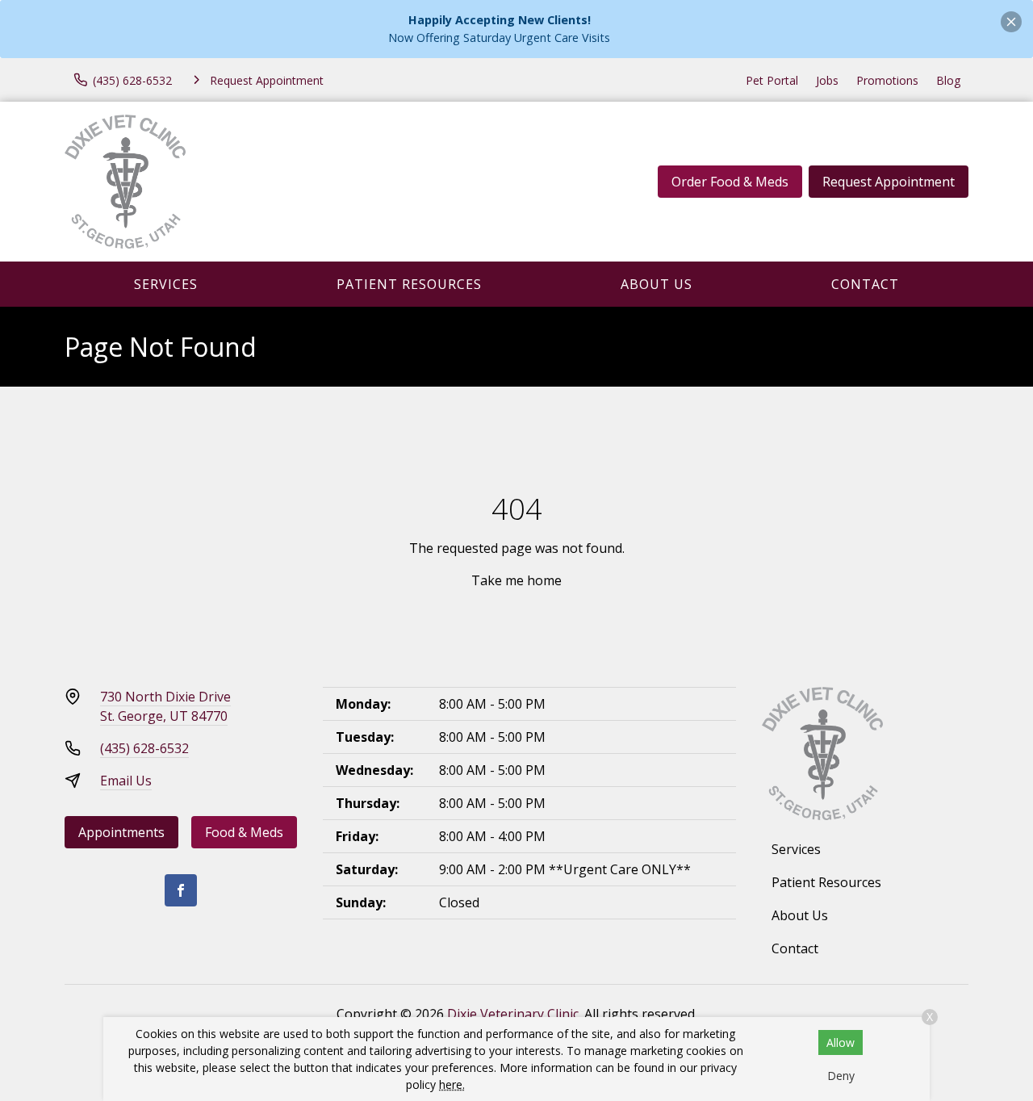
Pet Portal (772, 80)
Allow (840, 1042)
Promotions (887, 80)
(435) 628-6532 (144, 748)
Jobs (827, 80)
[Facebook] (181, 890)
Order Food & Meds (729, 181)
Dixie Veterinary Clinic (513, 1014)
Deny (841, 1075)
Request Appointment (888, 181)
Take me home (516, 580)
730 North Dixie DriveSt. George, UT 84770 (165, 706)
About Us (656, 284)
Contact (865, 284)
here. (452, 1084)
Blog (948, 80)
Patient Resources (409, 284)
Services (166, 284)
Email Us (126, 780)
